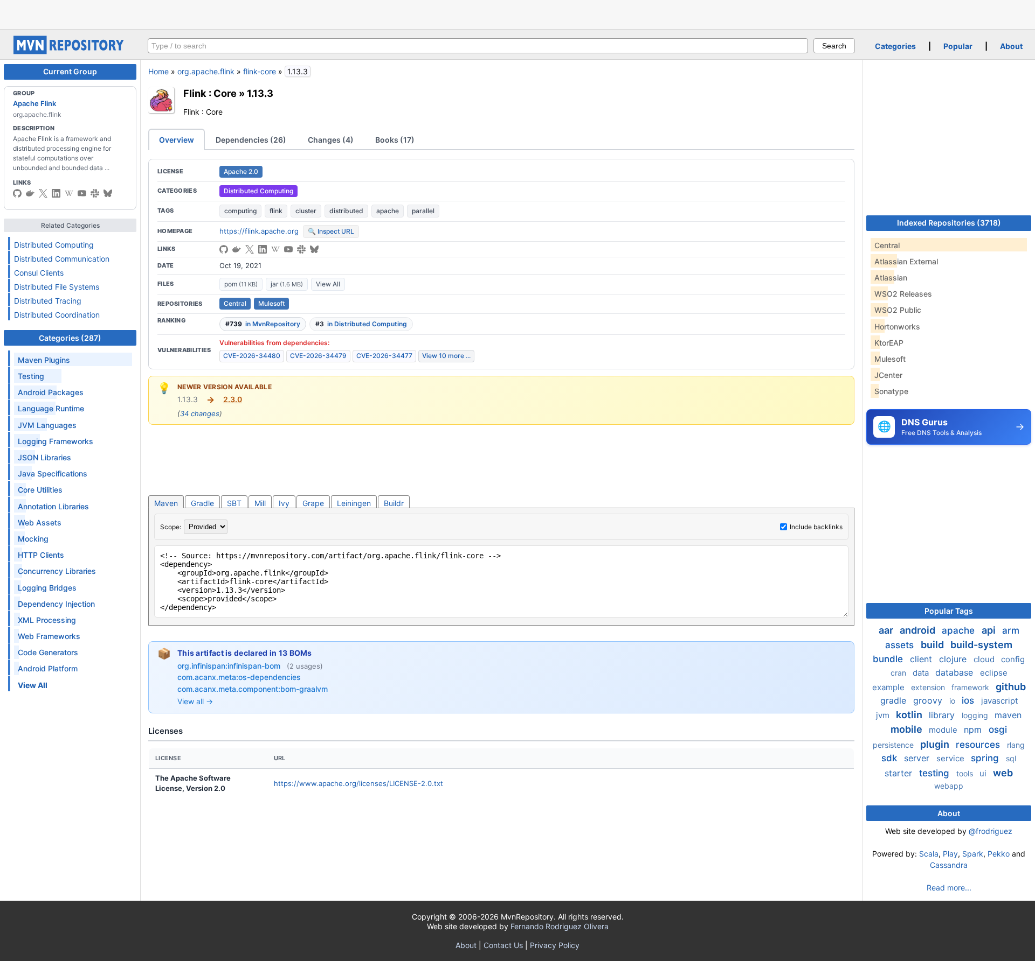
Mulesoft (271, 303)
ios (969, 700)
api (990, 630)
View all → (195, 701)
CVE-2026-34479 (318, 356)
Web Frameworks (49, 636)
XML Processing (47, 620)
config (1013, 659)
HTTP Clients (41, 554)
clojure (954, 659)
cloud (985, 659)
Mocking (33, 538)
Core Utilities (40, 489)
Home (158, 71)
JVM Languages (47, 425)
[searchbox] (478, 45)
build (933, 644)
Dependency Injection (56, 603)
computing (240, 211)
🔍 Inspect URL (331, 231)
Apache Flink (34, 103)
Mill (260, 503)
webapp (948, 785)
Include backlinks (816, 527)
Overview (176, 139)
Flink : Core (210, 93)
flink (276, 211)
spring (986, 758)
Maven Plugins (44, 359)
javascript (999, 701)
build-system (981, 644)
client (922, 659)
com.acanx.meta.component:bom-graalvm (252, 688)
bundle (889, 659)
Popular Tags (948, 610)
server (918, 758)
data (922, 673)
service (951, 758)
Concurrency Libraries (57, 571)
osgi (998, 729)
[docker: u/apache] (30, 193)
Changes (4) (331, 139)
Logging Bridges (47, 587)
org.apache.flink (205, 71)
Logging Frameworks (55, 441)
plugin (935, 744)
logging (976, 715)
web (1003, 772)
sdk (890, 758)
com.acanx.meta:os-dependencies (239, 677)
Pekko (999, 853)
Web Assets (39, 522)
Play (950, 853)
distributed (346, 211)
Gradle (202, 503)
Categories (895, 46)
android (918, 630)
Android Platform (48, 668)
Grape (313, 503)
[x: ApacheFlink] (43, 193)
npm (974, 729)
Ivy (284, 503)
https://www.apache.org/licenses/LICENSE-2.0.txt (358, 783)
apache (387, 211)
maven (1008, 715)
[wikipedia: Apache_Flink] (69, 193)
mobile (907, 729)
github (1011, 686)
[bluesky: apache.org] (108, 193)
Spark (972, 853)
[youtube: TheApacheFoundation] (82, 193)
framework (971, 687)
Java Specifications (52, 473)
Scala (929, 853)
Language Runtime (51, 408)
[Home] (70, 51)
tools (965, 773)
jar (287, 284)
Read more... (949, 887)
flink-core (259, 71)
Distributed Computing (54, 244)
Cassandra (949, 864)
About (1011, 46)
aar (887, 630)
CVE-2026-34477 (384, 356)
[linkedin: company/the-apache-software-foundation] (56, 193)
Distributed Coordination (57, 314)
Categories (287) (70, 337)
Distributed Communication (61, 258)
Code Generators (48, 652)
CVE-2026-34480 (251, 356)
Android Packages (51, 392)
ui (984, 773)
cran (899, 672)
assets (900, 645)
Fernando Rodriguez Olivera (559, 926)
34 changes (199, 413)
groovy (929, 700)
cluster (305, 211)
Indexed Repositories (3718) (949, 222)
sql (1011, 758)
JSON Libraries (44, 457)
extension (929, 687)
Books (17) (395, 139)
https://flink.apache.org (259, 231)
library (943, 715)
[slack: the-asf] (95, 193)
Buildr (394, 503)
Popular (957, 46)
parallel (423, 211)
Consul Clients (39, 272)
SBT (234, 503)
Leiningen (354, 503)
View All (328, 284)
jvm (884, 715)
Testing (31, 376)
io (953, 700)
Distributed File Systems (56, 286)
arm (1010, 630)
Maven (166, 503)
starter (900, 773)
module (944, 730)
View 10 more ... (446, 356)
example (889, 687)
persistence (894, 744)
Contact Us (503, 945)
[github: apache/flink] (17, 193)
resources (979, 744)
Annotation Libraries (53, 506)
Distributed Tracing (47, 300)
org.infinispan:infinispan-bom (229, 665)
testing (935, 773)
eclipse (994, 673)
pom (241, 284)
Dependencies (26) (251, 139)
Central (235, 303)
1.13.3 (260, 93)
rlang (1016, 744)
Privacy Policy (554, 945)
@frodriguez (990, 831)
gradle (894, 700)
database (955, 672)
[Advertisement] (517, 13)
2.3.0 (232, 399)
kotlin (910, 714)
